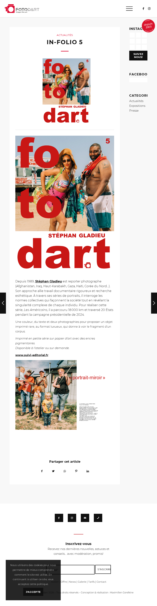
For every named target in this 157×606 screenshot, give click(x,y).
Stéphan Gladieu (48, 281)
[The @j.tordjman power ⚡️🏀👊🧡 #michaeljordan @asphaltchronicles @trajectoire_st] (144, 35)
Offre (64, 581)
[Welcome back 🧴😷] (132, 41)
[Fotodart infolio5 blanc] (64, 92)
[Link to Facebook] (143, 8)
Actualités (65, 35)
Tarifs (91, 581)
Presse (134, 110)
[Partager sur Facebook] (42, 471)
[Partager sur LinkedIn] (88, 471)
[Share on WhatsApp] (65, 471)
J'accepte (33, 591)
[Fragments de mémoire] (3, 303)
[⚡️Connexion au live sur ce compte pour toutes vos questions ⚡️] (144, 41)
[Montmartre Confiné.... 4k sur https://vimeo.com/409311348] (144, 47)
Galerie (82, 581)
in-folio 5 (65, 42)
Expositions (137, 106)
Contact (101, 581)
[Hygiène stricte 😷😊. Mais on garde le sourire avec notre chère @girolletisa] (138, 35)
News (72, 581)
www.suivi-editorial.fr (31, 355)
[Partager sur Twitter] (53, 471)
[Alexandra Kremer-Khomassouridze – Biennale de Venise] (154, 303)
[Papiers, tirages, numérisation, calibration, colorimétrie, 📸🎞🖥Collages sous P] (138, 47)
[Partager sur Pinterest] (76, 471)
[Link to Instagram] (149, 8)
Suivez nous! (138, 55)
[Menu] (127, 8)
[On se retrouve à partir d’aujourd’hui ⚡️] (138, 41)
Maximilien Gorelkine (121, 592)
